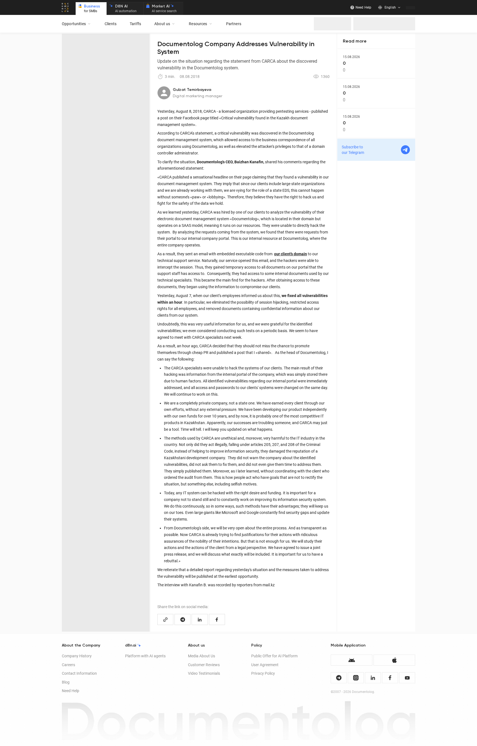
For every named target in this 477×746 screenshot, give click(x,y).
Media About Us (201, 656)
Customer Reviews (204, 665)
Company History (77, 656)
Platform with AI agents (145, 656)
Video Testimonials (204, 673)
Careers (68, 665)
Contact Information (79, 673)
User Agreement (265, 665)
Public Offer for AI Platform (274, 656)
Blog (66, 682)
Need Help (70, 691)
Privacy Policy (263, 673)
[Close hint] (472, 704)
